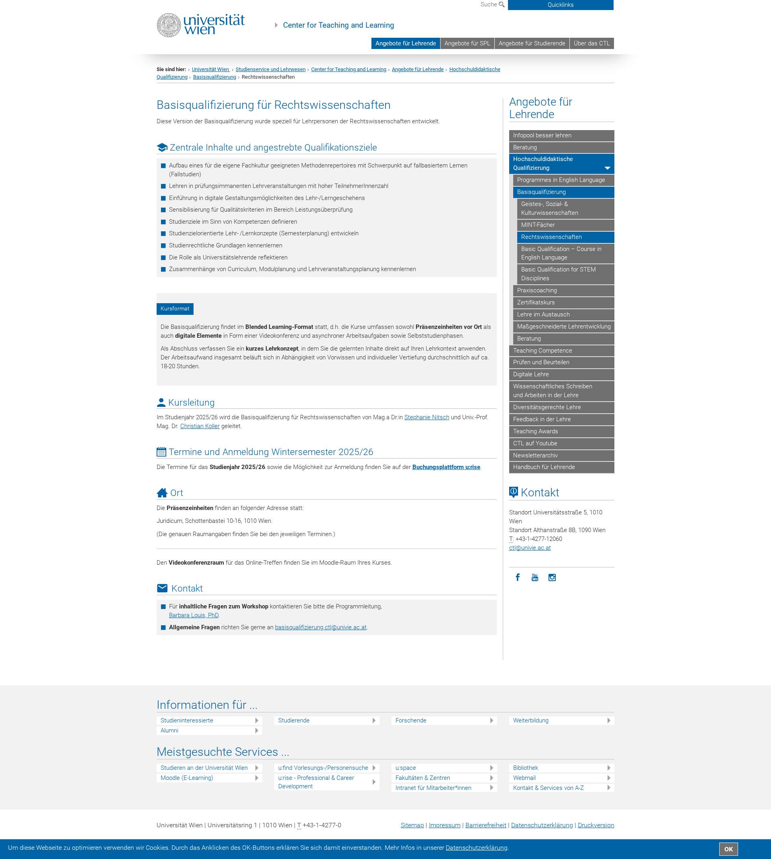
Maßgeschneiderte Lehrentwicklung (564, 326)
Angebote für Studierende (532, 43)
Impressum (445, 825)
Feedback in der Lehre (542, 419)
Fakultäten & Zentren (423, 777)
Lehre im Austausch (543, 314)
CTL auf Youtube (535, 443)
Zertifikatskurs (536, 302)
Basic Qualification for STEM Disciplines (558, 274)
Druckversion (596, 825)
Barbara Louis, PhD (193, 615)
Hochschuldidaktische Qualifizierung (543, 163)
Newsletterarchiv (535, 455)
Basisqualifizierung (214, 77)
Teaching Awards (535, 431)
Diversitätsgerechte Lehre (547, 407)
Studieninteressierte (187, 720)
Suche (490, 4)
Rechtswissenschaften (551, 237)
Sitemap (412, 825)
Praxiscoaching (537, 290)
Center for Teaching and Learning (338, 25)
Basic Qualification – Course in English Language (561, 253)
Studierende (294, 720)
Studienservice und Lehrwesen (271, 69)
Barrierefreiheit (485, 825)
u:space (406, 767)
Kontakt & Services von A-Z (548, 788)
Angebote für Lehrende (405, 43)
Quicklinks (561, 4)
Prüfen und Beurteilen (541, 362)
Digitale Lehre (531, 374)
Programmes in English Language (561, 180)
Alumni (169, 730)
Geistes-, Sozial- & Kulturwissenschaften (549, 208)
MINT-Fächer (538, 225)
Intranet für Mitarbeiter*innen (433, 788)
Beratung (525, 147)
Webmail (524, 777)
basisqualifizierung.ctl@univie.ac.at (321, 627)
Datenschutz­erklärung (542, 825)
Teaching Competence (542, 350)
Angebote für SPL (467, 43)
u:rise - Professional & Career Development (316, 782)
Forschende (411, 720)
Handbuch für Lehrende (544, 467)
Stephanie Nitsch (426, 417)
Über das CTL (592, 43)
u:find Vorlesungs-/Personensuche (323, 767)
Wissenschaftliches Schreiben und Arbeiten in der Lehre (552, 391)
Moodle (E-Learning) (187, 777)
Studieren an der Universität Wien (204, 767)
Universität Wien (211, 69)
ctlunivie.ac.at (530, 547)
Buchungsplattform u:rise (446, 467)
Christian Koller (200, 426)
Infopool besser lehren (542, 135)
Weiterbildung (531, 720)
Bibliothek (525, 767)
